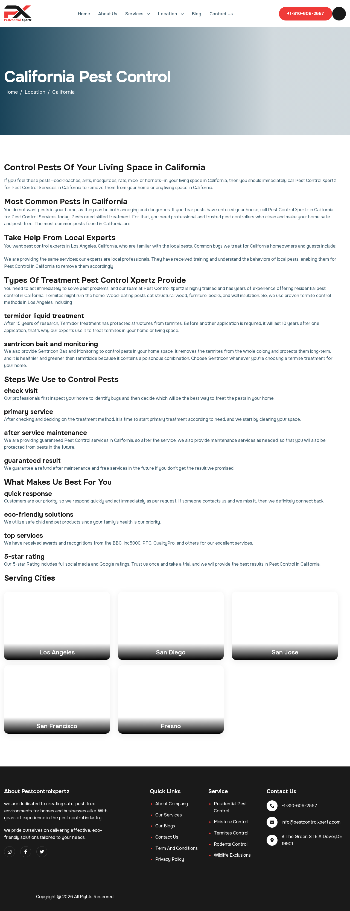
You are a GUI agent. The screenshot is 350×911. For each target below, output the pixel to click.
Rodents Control (230, 844)
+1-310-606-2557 (305, 13)
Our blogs (165, 826)
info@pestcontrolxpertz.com (311, 822)
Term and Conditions (176, 848)
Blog (196, 14)
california (63, 92)
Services (134, 14)
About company (171, 804)
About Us (107, 14)
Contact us (166, 837)
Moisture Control (231, 822)
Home (84, 14)
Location (168, 14)
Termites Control (231, 833)
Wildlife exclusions (232, 855)
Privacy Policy (169, 859)
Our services (168, 815)
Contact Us (221, 14)
